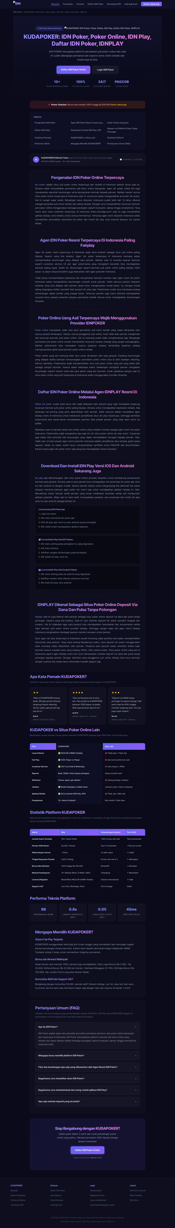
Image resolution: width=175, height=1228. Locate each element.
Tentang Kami (96, 1190)
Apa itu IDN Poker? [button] (48, 1027)
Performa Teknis (42, 143)
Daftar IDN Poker (95, 4)
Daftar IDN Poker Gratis (73, 69)
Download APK (114, 4)
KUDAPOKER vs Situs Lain (83, 137)
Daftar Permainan (18, 1195)
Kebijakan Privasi (97, 1195)
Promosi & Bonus (18, 1200)
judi (102, 657)
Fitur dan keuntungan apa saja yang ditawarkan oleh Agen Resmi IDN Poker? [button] (77, 1067)
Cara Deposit (55, 1195)
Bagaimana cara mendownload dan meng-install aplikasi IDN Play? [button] (72, 1090)
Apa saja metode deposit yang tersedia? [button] (59, 1101)
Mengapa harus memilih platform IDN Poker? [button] (61, 1055)
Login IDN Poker (105, 69)
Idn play (39, 478)
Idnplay (38, 616)
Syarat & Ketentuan (98, 1200)
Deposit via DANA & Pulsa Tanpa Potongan (122, 130)
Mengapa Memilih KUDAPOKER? (86, 143)
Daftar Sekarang (151, 4)
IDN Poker (17, 12)
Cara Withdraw (56, 1200)
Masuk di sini (96, 1157)
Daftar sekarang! (119, 104)
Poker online (41, 330)
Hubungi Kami (131, 4)
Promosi (80, 4)
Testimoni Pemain (43, 137)
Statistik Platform (115, 137)
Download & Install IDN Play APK (86, 130)
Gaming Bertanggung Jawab (102, 1205)
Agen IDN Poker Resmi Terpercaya (87, 122)
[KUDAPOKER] (17, 4)
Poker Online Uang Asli (117, 122)
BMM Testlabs (136, 1195)
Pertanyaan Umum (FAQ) (118, 143)
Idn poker (40, 184)
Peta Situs (134, 1200)
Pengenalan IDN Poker (45, 122)
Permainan (68, 4)
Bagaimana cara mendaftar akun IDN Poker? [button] (61, 1078)
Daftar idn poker (43, 404)
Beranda (55, 4)
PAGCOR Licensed (138, 1190)
